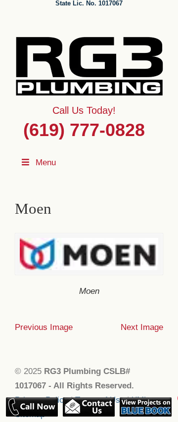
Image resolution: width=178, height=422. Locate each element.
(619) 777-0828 (84, 130)
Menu (46, 162)
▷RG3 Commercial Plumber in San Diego (89, 65)
